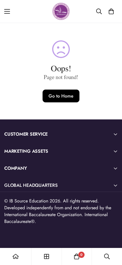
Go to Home (61, 96)
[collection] (46, 256)
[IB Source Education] (61, 11)
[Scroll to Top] (111, 235)
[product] (15, 256)
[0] (111, 11)
